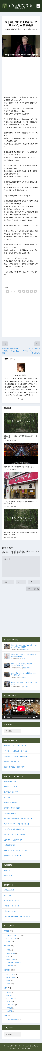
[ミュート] (34, 717)
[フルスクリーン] (37, 717)
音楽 (24, 677)
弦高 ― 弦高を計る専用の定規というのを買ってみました (24, 674)
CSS (8, 950)
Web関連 (7, 946)
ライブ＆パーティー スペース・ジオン (17, 916)
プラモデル (11, 1005)
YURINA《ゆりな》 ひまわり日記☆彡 (17, 824)
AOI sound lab (9, 890)
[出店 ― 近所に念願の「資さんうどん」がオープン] (7, 684)
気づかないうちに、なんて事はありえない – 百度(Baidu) (20, 437)
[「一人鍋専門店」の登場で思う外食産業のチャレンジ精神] (21, 485)
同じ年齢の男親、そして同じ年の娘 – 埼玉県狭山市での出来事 (20, 533)
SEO (8, 956)
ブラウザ (10, 966)
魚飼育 (9, 1011)
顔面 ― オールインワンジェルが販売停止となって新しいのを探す (24, 646)
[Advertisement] (21, 77)
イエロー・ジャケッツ (11, 906)
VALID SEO (8, 875)
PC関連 (6, 931)
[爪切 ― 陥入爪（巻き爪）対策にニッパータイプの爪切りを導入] (7, 665)
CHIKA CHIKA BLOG (11, 787)
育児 (23, 658)
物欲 (8, 980)
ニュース (22, 29)
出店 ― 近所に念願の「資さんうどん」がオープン (24, 683)
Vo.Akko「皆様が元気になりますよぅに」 (18, 818)
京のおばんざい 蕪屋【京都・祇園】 (16, 756)
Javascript (11, 953)
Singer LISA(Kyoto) (10, 813)
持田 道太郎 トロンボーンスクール (15, 850)
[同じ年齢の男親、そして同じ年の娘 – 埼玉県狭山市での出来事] (21, 519)
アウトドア (11, 998)
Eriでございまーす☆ (11, 792)
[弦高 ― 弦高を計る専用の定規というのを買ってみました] (7, 674)
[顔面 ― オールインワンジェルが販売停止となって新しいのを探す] (7, 646)
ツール (9, 941)
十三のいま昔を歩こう (11, 761)
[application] (21, 708)
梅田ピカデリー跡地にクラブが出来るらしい (20, 467)
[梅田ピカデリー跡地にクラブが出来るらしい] (21, 453)
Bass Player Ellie (10, 781)
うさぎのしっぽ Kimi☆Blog (14, 829)
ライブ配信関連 (12, 1019)
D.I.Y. (9, 992)
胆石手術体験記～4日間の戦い (14, 767)
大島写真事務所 (9, 845)
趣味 (5, 988)
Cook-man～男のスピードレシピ (15, 746)
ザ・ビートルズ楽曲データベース (15, 751)
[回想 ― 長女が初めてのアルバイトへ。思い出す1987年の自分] (7, 656)
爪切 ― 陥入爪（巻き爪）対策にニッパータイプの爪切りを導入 (24, 665)
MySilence (7, 797)
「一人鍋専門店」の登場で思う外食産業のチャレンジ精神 (20, 503)
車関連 (9, 1008)
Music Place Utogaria (11, 900)
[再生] (5, 717)
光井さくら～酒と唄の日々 (13, 840)
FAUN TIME (8, 895)
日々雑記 (25, 686)
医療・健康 (26, 649)
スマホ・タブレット (14, 935)
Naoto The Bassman (11, 802)
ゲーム (9, 1001)
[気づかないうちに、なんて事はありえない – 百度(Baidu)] (21, 423)
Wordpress (11, 959)
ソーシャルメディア (14, 962)
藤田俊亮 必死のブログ (12, 856)
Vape (9, 995)
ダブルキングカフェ (11, 911)
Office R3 (7, 870)
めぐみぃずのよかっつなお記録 (14, 834)
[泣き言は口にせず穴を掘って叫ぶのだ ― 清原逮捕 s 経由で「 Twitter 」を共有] (7, 291)
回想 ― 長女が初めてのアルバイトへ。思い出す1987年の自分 (24, 655)
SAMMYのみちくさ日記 (12, 808)
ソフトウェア (11, 938)
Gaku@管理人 (21, 375)
